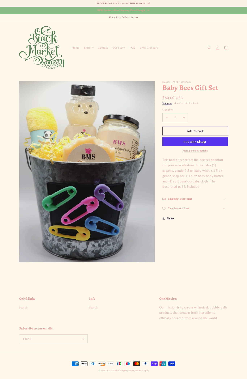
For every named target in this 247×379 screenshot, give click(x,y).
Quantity (167, 109)
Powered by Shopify (139, 370)
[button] (88, 48)
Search (23, 307)
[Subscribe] (83, 338)
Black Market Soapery (117, 370)
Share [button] (170, 218)
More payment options (195, 150)
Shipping (167, 103)
